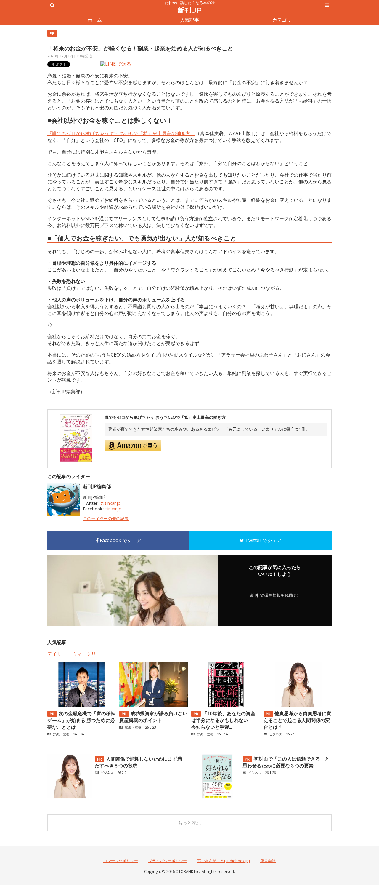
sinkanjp (113, 509)
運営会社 (268, 860)
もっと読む (189, 822)
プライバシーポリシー (167, 860)
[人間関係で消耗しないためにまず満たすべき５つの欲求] (69, 797)
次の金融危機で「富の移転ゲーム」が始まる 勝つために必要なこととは (81, 720)
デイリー (56, 654)
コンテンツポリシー (120, 860)
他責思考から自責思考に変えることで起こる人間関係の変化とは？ (298, 720)
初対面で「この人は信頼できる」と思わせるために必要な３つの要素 (286, 762)
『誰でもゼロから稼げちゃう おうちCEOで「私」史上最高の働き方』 (121, 133)
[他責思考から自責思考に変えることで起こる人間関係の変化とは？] (298, 705)
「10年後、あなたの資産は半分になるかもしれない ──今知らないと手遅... (223, 720)
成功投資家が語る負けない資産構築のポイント (153, 716)
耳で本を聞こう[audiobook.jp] (223, 860)
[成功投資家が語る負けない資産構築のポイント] (153, 705)
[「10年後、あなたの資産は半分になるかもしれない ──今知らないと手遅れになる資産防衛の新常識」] (225, 705)
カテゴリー (284, 20)
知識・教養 (61, 734)
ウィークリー (86, 654)
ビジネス (275, 734)
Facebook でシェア (120, 540)
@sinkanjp (111, 503)
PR (52, 33)
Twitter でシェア (263, 540)
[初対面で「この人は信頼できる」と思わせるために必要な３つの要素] (217, 797)
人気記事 (189, 20)
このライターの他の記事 (106, 518)
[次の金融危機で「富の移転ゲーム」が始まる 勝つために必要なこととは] (81, 705)
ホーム (95, 20)
